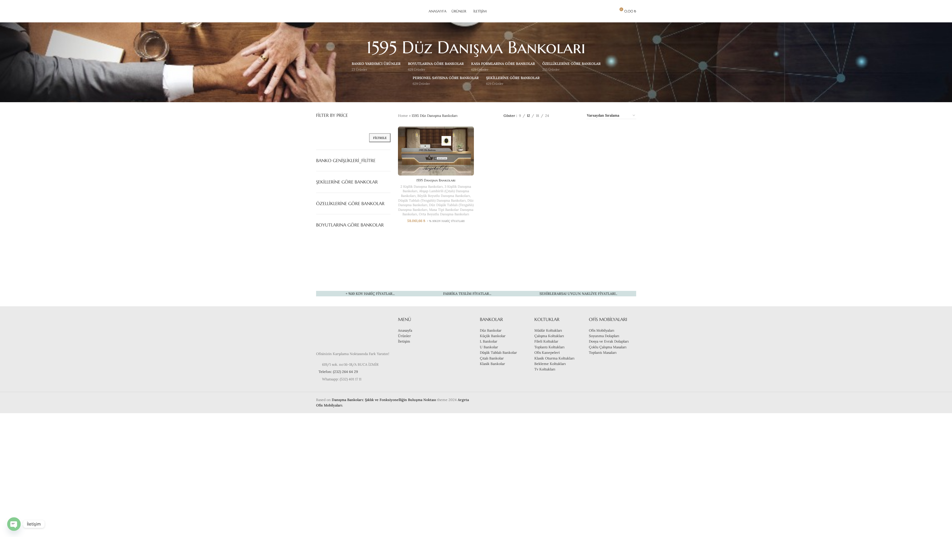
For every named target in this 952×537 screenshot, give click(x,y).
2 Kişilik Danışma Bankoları (421, 186)
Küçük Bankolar (492, 336)
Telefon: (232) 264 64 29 (338, 371)
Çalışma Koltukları (549, 336)
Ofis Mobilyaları (601, 330)
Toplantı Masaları (602, 352)
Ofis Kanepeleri (547, 352)
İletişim (404, 341)
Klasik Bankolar (492, 363)
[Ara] (601, 11)
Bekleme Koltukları (550, 363)
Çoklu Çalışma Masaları (607, 347)
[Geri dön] (360, 47)
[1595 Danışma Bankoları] (436, 151)
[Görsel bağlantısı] (331, 331)
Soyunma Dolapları (604, 336)
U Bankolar (489, 347)
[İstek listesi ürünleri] (610, 11)
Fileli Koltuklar (546, 341)
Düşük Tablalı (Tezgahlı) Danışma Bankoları (432, 200)
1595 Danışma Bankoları (435, 180)
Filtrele (380, 138)
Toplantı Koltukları (549, 347)
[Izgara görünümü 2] (560, 115)
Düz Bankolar (491, 330)
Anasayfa (405, 330)
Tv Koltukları (544, 369)
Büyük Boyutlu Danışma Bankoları (443, 196)
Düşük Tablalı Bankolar (498, 352)
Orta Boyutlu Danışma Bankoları (444, 214)
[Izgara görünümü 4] (576, 115)
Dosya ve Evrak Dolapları (609, 341)
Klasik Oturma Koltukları (554, 358)
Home (403, 115)
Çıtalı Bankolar (492, 358)
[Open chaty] (14, 524)
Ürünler (404, 336)
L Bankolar (488, 341)
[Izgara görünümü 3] (568, 115)
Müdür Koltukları (548, 330)
